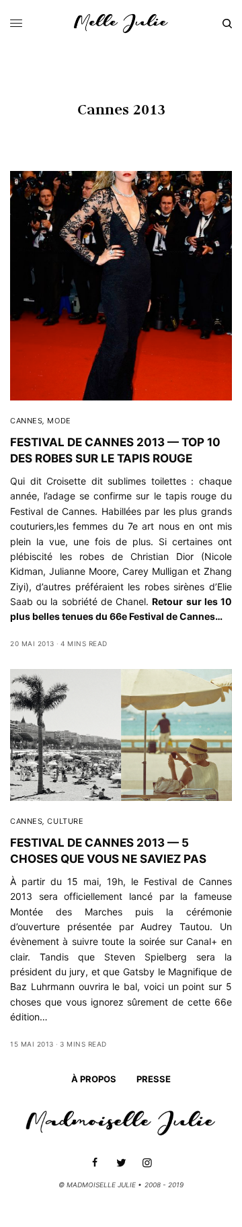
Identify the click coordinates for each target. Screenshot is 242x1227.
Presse (153, 1079)
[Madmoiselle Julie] (120, 23)
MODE (59, 420)
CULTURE (65, 821)
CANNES (26, 420)
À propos (93, 1079)
